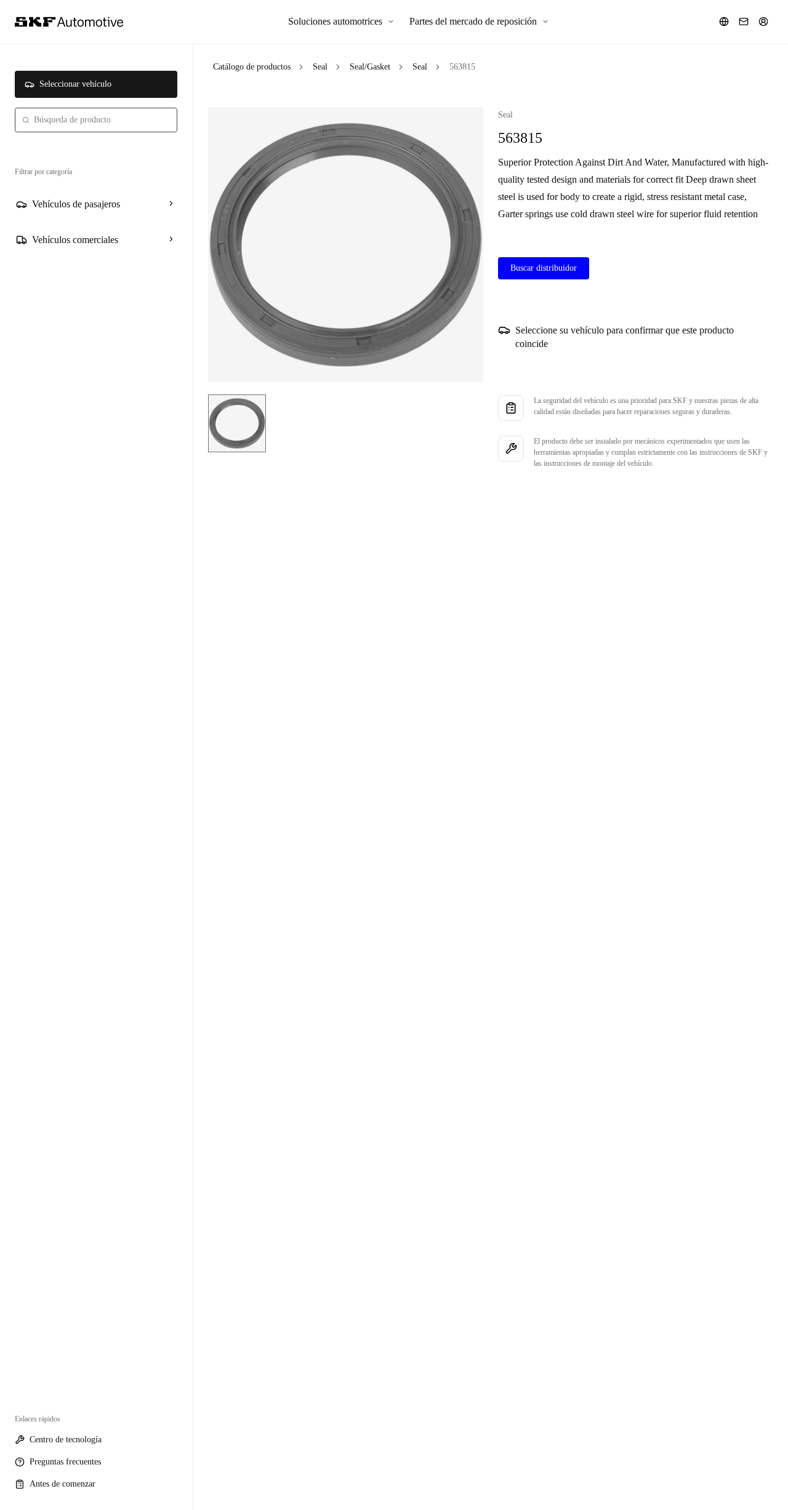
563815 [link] (462, 66)
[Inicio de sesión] (763, 21)
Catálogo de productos (252, 66)
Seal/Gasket (370, 66)
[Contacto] (744, 21)
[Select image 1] (237, 423)
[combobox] (96, 120)
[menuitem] (341, 21)
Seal (320, 66)
